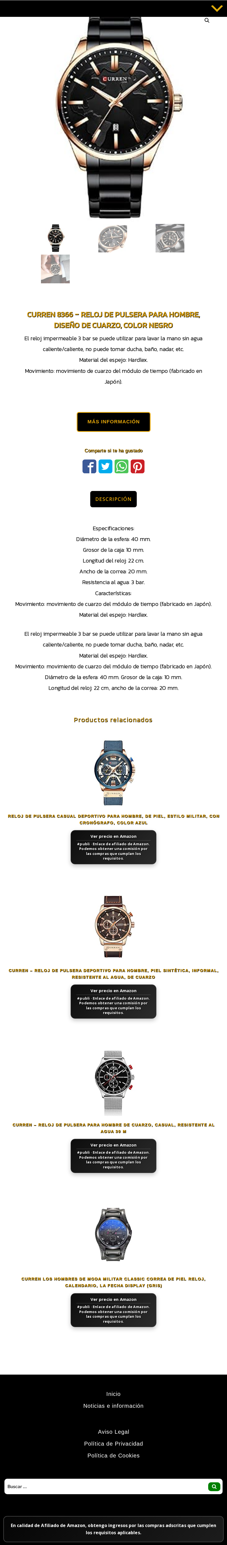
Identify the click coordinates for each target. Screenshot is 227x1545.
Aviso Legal (113, 1432)
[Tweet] (105, 465)
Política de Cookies (113, 1455)
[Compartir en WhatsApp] (121, 465)
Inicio (113, 1394)
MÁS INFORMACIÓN (113, 421)
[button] (207, 20)
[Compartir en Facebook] (89, 465)
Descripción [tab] (113, 499)
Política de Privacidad (113, 1444)
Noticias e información (113, 1406)
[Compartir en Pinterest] (138, 465)
